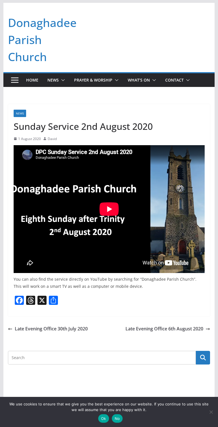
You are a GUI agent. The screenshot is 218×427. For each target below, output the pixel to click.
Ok (103, 418)
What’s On (139, 80)
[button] (62, 80)
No (117, 418)
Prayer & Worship (93, 80)
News (53, 80)
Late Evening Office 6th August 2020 (164, 329)
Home (32, 80)
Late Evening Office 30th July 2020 (51, 329)
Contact (174, 80)
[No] (211, 412)
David (52, 138)
